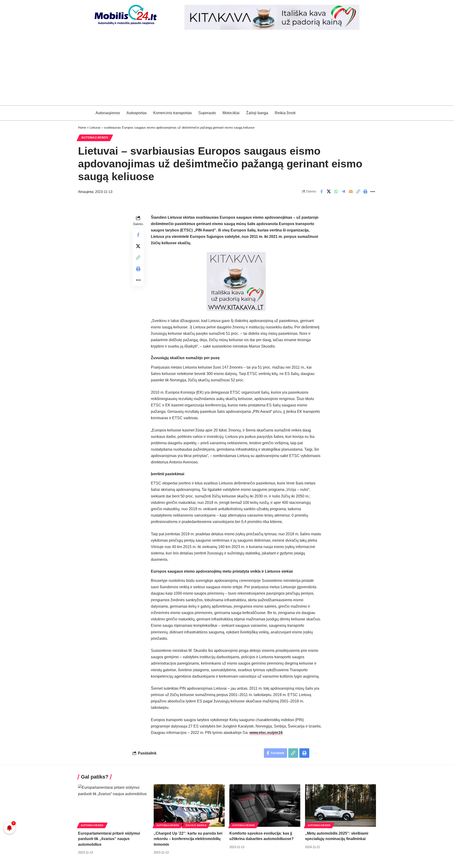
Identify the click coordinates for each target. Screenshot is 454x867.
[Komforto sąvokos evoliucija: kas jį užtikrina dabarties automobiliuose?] (264, 805)
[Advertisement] (227, 70)
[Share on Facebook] (321, 191)
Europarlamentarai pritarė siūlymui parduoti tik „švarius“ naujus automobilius (109, 838)
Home (82, 127)
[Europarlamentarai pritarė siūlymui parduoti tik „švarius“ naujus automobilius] (113, 805)
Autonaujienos (94, 137)
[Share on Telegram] (343, 191)
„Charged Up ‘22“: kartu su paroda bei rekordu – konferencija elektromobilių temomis (188, 838)
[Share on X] (328, 191)
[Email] (350, 191)
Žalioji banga (196, 825)
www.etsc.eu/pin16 (266, 733)
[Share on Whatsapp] (336, 191)
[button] (358, 191)
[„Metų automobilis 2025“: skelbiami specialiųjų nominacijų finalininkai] (340, 805)
